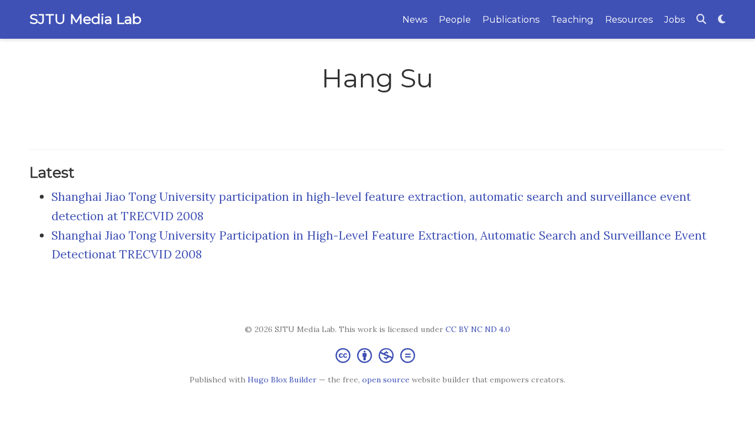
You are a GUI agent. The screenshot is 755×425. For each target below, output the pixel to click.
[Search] (701, 19)
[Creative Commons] (377, 355)
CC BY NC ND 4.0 (477, 329)
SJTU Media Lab (85, 19)
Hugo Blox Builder (282, 380)
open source (386, 380)
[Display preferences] (722, 19)
